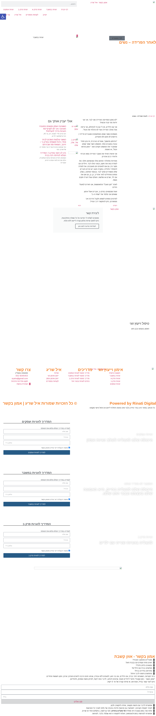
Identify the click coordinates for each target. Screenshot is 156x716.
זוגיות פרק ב (23, 9)
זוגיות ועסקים (8, 9)
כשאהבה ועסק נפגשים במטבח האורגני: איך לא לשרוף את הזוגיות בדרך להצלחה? (52, 128)
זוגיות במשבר (51, 9)
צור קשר (6, 15)
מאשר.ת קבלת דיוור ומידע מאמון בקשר (54, 448)
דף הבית (64, 9)
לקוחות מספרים (32, 15)
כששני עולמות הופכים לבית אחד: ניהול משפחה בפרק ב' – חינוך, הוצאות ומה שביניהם (53, 142)
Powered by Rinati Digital (133, 403)
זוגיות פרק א (37, 9)
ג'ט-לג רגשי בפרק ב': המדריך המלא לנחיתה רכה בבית (53, 154)
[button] (3, 17)
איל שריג (18, 15)
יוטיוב (45, 15)
